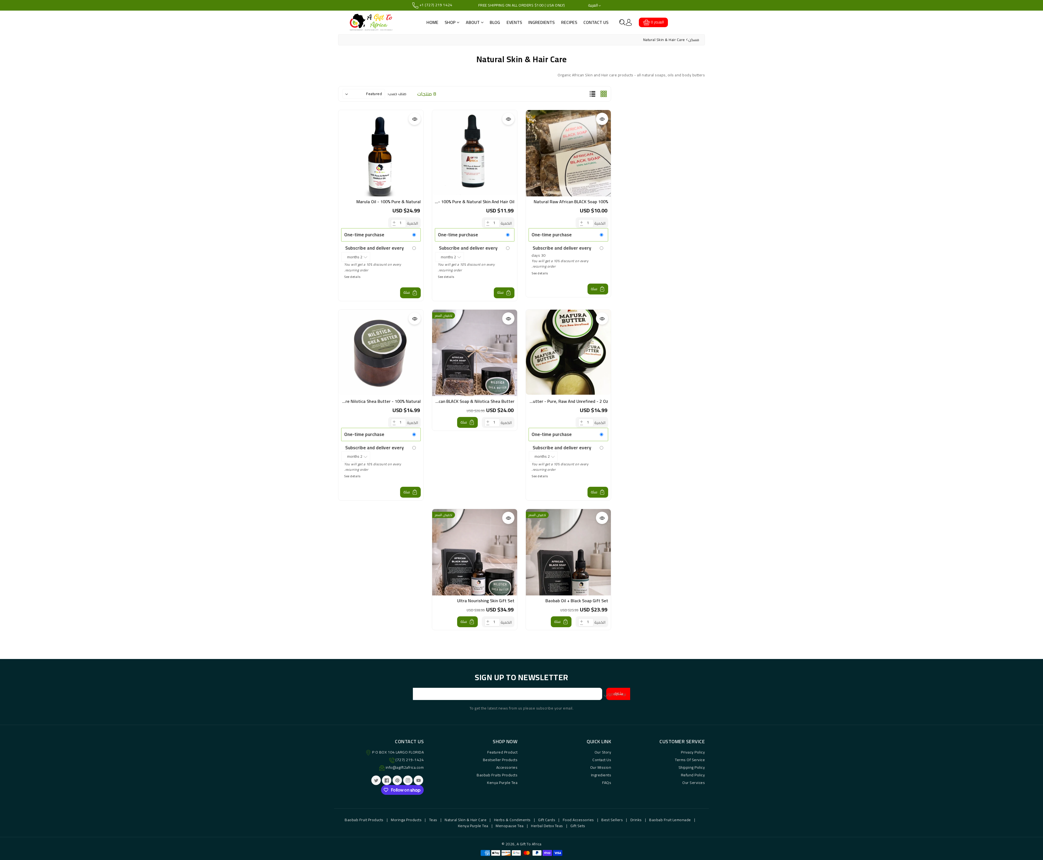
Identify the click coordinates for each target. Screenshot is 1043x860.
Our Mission (600, 767)
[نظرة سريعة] (602, 119)
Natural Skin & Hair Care (465, 819)
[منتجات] (568, 166)
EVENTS (514, 22)
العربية (593, 5)
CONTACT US (595, 22)
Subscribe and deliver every (561, 248)
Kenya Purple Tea (502, 782)
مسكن (693, 39)
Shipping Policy (691, 767)
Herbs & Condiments (512, 819)
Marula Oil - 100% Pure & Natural (388, 201)
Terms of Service (690, 759)
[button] (622, 22)
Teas (433, 819)
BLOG (495, 22)
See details (540, 273)
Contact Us (601, 759)
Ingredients (601, 775)
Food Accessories (578, 819)
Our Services (693, 782)
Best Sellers (612, 819)
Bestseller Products (500, 759)
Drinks (636, 819)
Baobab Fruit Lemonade (670, 819)
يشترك (618, 693)
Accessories (507, 767)
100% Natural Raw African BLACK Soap (571, 201)
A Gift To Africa (529, 844)
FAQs (606, 782)
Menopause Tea (510, 825)
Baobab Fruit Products (364, 819)
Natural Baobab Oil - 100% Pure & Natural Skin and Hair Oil (457, 201)
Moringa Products (406, 819)
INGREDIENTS (541, 22)
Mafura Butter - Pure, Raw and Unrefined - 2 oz (561, 401)
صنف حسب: (397, 94)
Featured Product (502, 752)
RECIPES (569, 22)
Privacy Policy (693, 752)
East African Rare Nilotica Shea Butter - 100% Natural (368, 401)
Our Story (603, 752)
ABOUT (473, 22)
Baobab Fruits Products (497, 775)
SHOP (451, 22)
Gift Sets (577, 825)
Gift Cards (546, 819)
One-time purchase (552, 234)
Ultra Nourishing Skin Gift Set (485, 601)
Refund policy (693, 775)
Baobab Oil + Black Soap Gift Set (576, 601)
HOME (432, 22)
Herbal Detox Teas (547, 825)
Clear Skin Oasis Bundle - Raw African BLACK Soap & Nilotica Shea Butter (443, 401)
